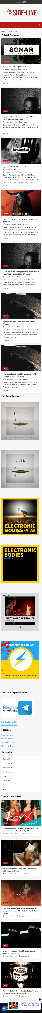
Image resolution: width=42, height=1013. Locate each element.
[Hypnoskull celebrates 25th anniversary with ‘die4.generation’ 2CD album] (21, 358)
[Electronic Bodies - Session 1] (20, 564)
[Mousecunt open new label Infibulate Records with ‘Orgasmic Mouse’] (21, 853)
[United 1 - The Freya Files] (20, 421)
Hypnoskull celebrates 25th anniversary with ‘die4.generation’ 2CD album (19, 375)
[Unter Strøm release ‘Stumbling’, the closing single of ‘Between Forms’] (21, 935)
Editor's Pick (7, 767)
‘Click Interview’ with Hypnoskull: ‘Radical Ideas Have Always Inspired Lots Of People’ (21, 272)
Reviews (6, 61)
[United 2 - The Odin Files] (20, 469)
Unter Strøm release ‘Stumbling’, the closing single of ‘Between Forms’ (19, 952)
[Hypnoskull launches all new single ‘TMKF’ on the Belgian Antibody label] (21, 101)
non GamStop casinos (9, 722)
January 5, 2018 (23, 277)
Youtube (6, 789)
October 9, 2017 (24, 379)
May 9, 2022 (23, 122)
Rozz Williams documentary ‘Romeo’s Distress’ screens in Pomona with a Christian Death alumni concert (21, 911)
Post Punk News (7, 735)
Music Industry (8, 772)
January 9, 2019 (23, 172)
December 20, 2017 (24, 327)
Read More (6, 83)
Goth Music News (7, 742)
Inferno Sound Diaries (11, 70)
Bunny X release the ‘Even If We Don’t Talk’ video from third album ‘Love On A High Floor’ (20, 830)
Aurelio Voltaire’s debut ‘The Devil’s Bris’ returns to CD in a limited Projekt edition (20, 992)
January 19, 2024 (23, 70)
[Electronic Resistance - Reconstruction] (20, 612)
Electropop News (7, 746)
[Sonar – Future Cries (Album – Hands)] (21, 51)
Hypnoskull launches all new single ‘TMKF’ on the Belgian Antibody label (20, 118)
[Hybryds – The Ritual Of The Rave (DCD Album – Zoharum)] (21, 203)
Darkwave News (7, 739)
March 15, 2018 (23, 225)
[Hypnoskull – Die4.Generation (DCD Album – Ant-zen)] (21, 306)
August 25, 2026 (24, 834)
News (5, 111)
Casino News (7, 759)
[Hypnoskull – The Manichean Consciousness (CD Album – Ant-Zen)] (21, 151)
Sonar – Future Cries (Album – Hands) (17, 67)
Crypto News (7, 763)
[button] (3, 24)
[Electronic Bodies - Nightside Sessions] (20, 516)
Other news (7, 780)
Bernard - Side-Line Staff (11, 122)
